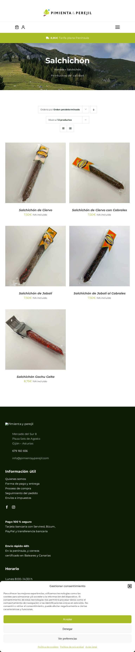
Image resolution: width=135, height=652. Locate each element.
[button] (129, 586)
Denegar (67, 628)
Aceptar (67, 619)
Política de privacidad (72, 647)
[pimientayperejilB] (19, 424)
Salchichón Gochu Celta (35, 377)
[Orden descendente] (93, 109)
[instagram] (13, 507)
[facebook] (6, 507)
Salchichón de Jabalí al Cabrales (100, 293)
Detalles (20, 175)
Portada (59, 69)
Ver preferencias (67, 638)
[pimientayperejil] (67, 6)
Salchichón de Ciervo (35, 210)
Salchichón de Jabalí (35, 293)
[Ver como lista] (70, 128)
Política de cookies (48, 647)
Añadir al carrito (33, 172)
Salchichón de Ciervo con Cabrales (99, 210)
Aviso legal (91, 647)
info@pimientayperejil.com (30, 458)
